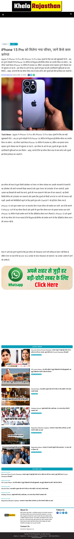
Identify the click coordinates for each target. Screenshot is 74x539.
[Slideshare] (66, 513)
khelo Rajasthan (7, 75)
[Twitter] (60, 513)
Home (4, 44)
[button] (3, 15)
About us (16, 536)
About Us (24, 510)
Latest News (37, 347)
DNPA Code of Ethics (54, 536)
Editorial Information (37, 537)
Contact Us (25, 526)
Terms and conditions (32, 536)
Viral (13, 44)
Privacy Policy (43, 536)
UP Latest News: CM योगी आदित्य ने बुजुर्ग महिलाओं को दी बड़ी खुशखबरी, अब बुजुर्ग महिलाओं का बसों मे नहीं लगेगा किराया (31, 482)
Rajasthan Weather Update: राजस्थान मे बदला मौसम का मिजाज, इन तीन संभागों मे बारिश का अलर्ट (27, 500)
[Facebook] (57, 513)
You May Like (37, 469)
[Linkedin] (63, 513)
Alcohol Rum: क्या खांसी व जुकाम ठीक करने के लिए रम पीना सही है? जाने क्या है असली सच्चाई (24, 488)
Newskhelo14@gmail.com (27, 529)
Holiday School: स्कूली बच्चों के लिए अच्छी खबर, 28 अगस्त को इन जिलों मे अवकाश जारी (23, 494)
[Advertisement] (37, 30)
